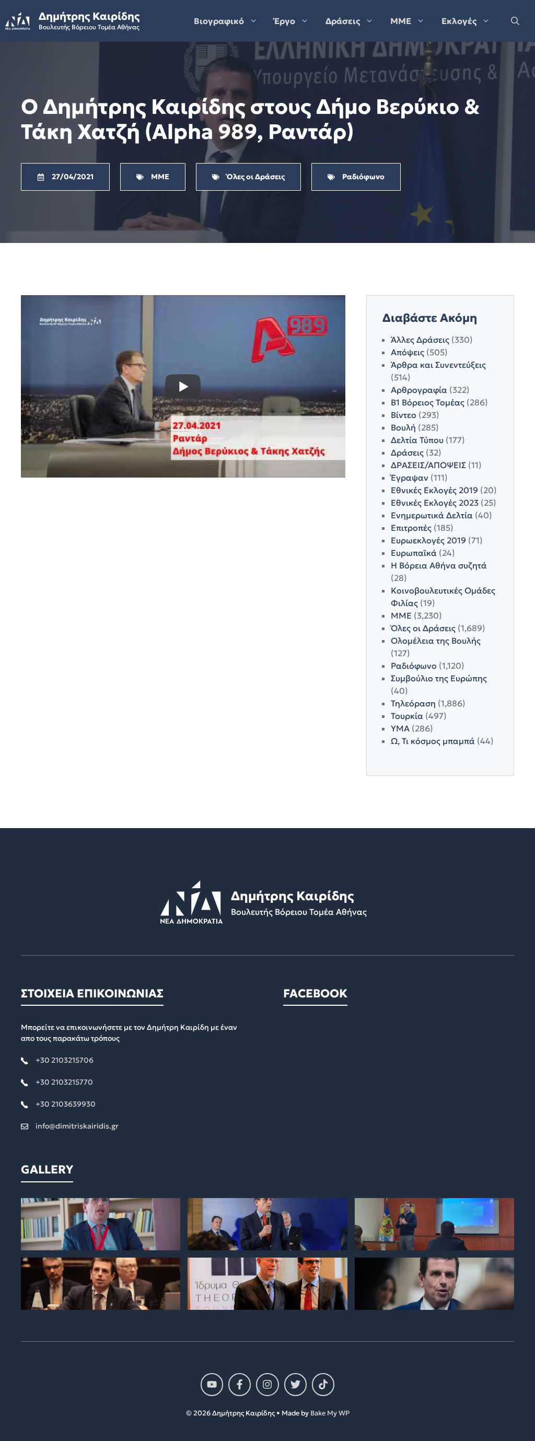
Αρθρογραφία (419, 390)
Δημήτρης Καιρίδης (89, 16)
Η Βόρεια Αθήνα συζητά (439, 565)
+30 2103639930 (66, 1104)
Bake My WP (330, 1413)
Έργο (284, 21)
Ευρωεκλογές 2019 (428, 540)
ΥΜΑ (400, 728)
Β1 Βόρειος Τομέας (427, 402)
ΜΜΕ (400, 21)
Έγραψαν (409, 477)
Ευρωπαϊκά (414, 553)
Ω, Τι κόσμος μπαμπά (433, 741)
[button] (515, 21)
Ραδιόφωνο (414, 665)
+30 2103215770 (64, 1082)
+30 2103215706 (65, 1060)
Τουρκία (407, 716)
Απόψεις (407, 352)
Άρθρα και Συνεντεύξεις (438, 364)
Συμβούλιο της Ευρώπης (439, 678)
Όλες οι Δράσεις (423, 628)
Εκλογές (458, 21)
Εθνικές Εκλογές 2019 (434, 490)
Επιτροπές (411, 527)
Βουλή (403, 427)
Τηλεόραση (413, 703)
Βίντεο (403, 415)
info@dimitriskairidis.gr (77, 1126)
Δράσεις (342, 21)
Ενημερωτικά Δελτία (432, 515)
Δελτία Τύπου (417, 440)
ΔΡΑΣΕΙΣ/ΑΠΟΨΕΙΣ (428, 465)
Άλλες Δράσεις (420, 339)
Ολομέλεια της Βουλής (436, 640)
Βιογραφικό (219, 21)
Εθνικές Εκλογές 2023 (435, 502)
